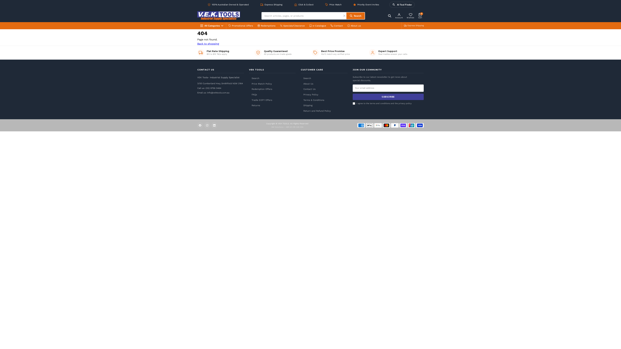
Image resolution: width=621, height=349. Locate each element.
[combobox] (302, 15)
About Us (308, 83)
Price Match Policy (262, 83)
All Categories (212, 25)
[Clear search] (344, 16)
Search (255, 78)
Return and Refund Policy (317, 111)
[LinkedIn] (214, 125)
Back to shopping (208, 43)
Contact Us (309, 89)
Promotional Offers (242, 25)
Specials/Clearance (294, 25)
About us (356, 25)
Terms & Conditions (313, 100)
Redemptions (268, 25)
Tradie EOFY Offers (262, 100)
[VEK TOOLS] (218, 15)
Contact (338, 25)
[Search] (389, 16)
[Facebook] (200, 125)
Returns (256, 105)
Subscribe (388, 97)
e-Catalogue (319, 25)
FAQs (254, 94)
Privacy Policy (310, 94)
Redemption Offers (262, 89)
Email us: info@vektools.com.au (213, 92)
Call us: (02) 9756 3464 (209, 88)
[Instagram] (207, 125)
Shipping (307, 105)
